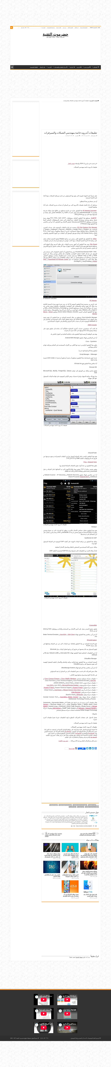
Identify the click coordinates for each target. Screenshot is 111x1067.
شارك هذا (71, 748)
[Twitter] (25, 28)
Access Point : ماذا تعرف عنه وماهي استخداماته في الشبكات (87, 834)
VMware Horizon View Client (72, 690)
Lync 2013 (50, 685)
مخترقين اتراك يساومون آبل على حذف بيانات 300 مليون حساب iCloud (53, 834)
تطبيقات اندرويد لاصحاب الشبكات (80, 805)
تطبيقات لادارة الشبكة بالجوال (65, 805)
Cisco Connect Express (51, 678)
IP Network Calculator (90, 210)
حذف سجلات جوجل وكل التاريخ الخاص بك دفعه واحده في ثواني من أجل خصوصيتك (52, 855)
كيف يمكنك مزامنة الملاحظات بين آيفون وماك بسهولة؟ (70, 875)
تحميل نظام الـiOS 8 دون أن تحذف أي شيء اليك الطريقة (71, 895)
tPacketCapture (92, 640)
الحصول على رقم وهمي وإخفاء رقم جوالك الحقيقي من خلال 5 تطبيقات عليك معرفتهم (88, 855)
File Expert (93, 244)
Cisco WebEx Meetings (68, 678)
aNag (94, 238)
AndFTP (93, 218)
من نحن (64, 27)
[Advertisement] (55, 51)
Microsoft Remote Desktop (70, 685)
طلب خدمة (58, 27)
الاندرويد (92, 100)
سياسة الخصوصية (51, 27)
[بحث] (11, 27)
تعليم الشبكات (81, 807)
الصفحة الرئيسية (83, 27)
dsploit (45, 706)
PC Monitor (93, 300)
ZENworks (79, 694)
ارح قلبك (76, 27)
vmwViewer (57, 690)
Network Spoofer (91, 708)
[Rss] (28, 28)
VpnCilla (93, 680)
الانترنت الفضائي (92, 805)
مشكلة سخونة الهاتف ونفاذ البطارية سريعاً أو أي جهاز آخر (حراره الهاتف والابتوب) (89, 873)
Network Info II (84, 477)
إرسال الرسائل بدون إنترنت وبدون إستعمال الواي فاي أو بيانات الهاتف (71, 855)
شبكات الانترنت (73, 807)
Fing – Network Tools (90, 462)
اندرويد (78, 67)
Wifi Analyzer (56, 708)
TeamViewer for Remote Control (58, 259)
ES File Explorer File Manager (87, 227)
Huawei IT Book (78, 687)
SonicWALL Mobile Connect (69, 697)
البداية (96, 100)
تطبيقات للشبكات (53, 805)
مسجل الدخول (79, 957)
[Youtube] (22, 28)
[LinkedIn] (23, 28)
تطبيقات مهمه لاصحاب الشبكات (92, 807)
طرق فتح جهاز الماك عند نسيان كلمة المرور (90, 895)
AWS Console (92, 325)
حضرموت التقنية (55, 34)
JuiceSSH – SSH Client (67, 634)
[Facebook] (27, 28)
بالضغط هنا (68, 731)
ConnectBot (93, 625)
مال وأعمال (42, 67)
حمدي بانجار (93, 135)
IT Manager (80, 708)
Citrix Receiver (76, 692)
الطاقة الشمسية (34, 67)
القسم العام (70, 27)
